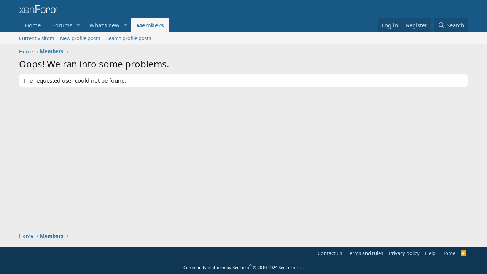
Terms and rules (365, 253)
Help (430, 253)
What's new (104, 25)
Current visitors (36, 38)
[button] (78, 25)
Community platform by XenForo (243, 267)
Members (150, 25)
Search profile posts (128, 38)
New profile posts (80, 38)
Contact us (330, 253)
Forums (62, 25)
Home (33, 25)
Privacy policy (404, 253)
